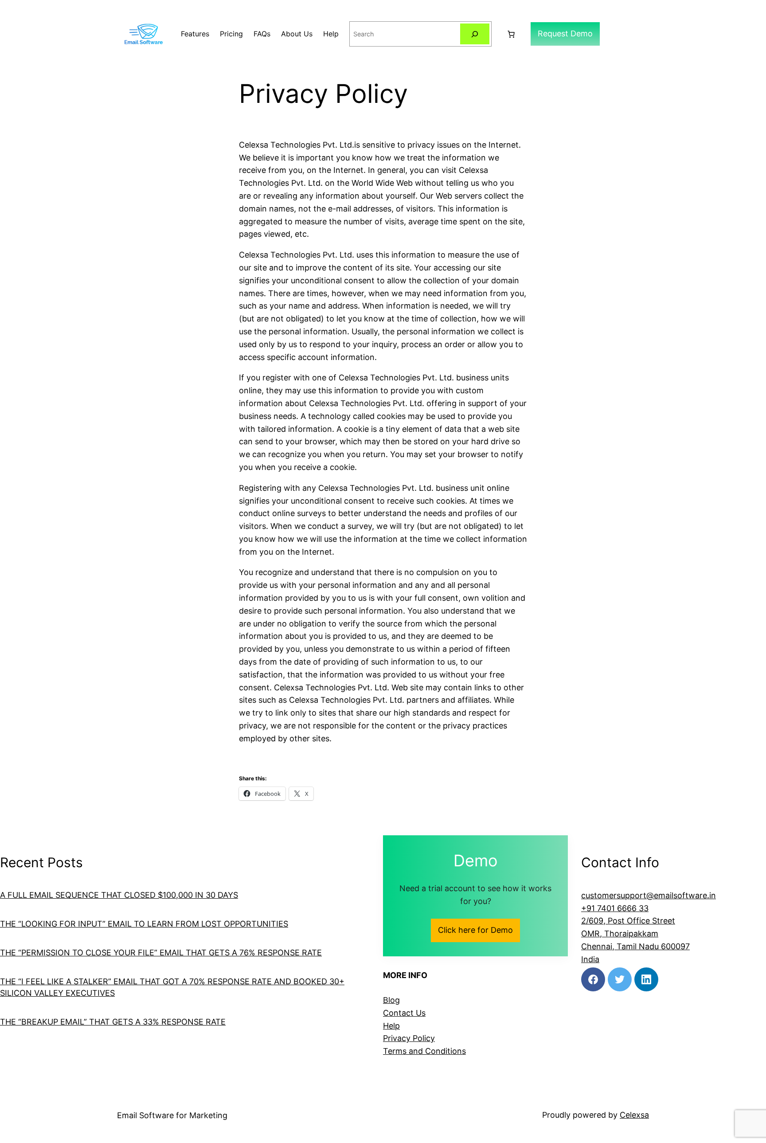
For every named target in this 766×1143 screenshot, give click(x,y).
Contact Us (404, 1013)
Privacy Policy (409, 1038)
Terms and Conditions (424, 1051)
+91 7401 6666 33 (615, 908)
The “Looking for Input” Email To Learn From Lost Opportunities (144, 923)
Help (391, 1025)
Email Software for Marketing (172, 1115)
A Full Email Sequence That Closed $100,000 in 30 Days (119, 895)
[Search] (474, 33)
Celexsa (634, 1115)
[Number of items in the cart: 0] (511, 34)
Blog (391, 1000)
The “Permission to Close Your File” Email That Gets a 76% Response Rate (161, 952)
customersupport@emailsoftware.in (648, 895)
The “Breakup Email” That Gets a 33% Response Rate (113, 1021)
